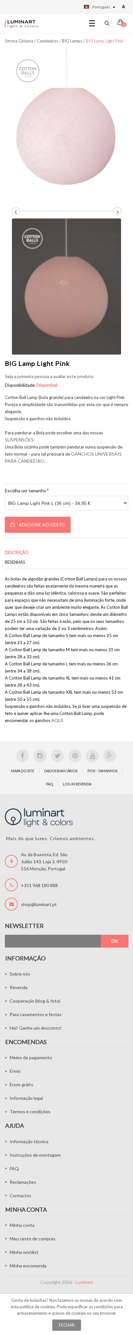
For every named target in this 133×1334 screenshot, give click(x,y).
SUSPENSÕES (19, 439)
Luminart (84, 1282)
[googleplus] (109, 755)
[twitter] (57, 755)
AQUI (57, 720)
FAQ (49, 784)
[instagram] (40, 755)
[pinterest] (74, 755)
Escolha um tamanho (26, 490)
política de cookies (37, 1306)
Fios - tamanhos (102, 771)
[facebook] (22, 755)
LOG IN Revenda (77, 784)
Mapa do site (22, 771)
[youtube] (92, 755)
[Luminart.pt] (22, 24)
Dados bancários (60, 771)
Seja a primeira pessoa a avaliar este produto (49, 376)
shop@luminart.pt (39, 904)
